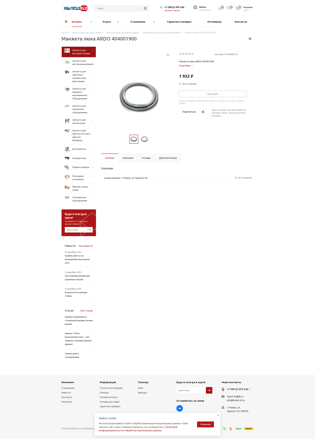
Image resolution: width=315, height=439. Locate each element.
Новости (66, 392)
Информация (108, 382)
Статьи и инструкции (111, 388)
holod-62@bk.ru (235, 396)
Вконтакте (179, 408)
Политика (67, 401)
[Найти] (145, 8)
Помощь (104, 392)
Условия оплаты (108, 397)
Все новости (86, 246)
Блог (140, 388)
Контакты (67, 397)
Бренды (142, 392)
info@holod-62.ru (236, 400)
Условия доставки (109, 401)
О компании (68, 388)
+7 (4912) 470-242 (174, 7)
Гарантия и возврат (110, 406)
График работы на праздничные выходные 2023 (77, 259)
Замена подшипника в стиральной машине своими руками (79, 320)
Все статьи (87, 310)
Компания (68, 382)
